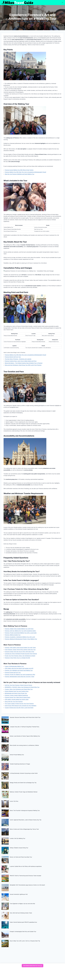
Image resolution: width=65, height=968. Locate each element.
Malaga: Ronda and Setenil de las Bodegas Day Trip (23, 782)
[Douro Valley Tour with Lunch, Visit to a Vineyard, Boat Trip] (5, 943)
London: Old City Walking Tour (17, 838)
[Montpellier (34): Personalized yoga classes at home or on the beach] (5, 887)
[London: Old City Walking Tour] (5, 841)
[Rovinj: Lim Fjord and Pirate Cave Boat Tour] (5, 859)
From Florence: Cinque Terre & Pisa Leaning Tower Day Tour (20, 649)
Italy (28, 21)
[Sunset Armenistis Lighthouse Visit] (5, 897)
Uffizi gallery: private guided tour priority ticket (16, 699)
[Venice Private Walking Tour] (5, 757)
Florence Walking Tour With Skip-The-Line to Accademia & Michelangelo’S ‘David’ (25, 172)
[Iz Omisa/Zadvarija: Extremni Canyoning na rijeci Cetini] (5, 776)
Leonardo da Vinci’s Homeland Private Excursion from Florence (21, 653)
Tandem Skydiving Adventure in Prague (20, 764)
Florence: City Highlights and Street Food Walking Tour (19, 670)
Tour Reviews (33, 21)
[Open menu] (62, 2)
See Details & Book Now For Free (31, 965)
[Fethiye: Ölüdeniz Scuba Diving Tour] (5, 850)
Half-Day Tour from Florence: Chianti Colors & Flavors (18, 685)
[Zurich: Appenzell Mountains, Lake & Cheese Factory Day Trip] (5, 822)
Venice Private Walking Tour (17, 754)
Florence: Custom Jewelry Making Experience (16, 695)
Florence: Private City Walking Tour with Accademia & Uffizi (20, 674)
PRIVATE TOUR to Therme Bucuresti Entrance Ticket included (25, 875)
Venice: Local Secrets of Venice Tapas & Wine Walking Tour (25, 736)
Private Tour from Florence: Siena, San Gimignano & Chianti (20, 655)
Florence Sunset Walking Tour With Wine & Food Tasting (19, 170)
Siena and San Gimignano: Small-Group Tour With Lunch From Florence (23, 365)
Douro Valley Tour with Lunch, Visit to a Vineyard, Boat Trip (25, 941)
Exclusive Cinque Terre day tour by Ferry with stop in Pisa (19, 651)
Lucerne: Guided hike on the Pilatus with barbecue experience (26, 866)
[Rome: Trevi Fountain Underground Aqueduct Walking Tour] (5, 813)
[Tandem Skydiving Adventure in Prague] (5, 766)
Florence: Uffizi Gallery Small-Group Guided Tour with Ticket (20, 647)
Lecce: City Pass (14, 801)
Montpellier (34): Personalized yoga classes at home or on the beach (27, 885)
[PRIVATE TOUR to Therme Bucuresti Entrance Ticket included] (5, 878)
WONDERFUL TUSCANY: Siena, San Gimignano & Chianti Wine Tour (22, 687)
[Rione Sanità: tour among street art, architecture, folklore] (5, 748)
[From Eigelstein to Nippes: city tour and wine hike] (5, 906)
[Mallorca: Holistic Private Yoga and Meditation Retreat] (5, 794)
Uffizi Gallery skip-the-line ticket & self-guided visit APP (19, 668)
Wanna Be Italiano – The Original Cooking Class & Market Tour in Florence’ (23, 363)
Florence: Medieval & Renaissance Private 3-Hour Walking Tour (21, 639)
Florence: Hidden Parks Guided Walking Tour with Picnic (19, 628)
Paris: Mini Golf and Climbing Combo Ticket (21, 913)
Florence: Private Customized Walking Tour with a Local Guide (20, 632)
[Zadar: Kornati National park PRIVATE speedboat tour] (5, 924)
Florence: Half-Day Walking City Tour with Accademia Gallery (20, 630)
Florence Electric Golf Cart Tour (13, 357)
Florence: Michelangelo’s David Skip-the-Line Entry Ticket (19, 676)
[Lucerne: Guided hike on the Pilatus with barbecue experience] (5, 869)
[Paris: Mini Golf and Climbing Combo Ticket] (5, 915)
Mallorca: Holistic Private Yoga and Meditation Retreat (23, 792)
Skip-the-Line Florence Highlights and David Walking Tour (19, 174)
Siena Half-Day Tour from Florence (14, 701)
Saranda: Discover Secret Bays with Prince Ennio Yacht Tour (25, 717)
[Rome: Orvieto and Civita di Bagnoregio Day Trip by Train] (5, 831)
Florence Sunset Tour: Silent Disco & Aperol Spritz (17, 697)
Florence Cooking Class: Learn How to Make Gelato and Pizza (20, 361)
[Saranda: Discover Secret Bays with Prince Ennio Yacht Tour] (5, 720)
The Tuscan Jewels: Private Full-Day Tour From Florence (19, 703)
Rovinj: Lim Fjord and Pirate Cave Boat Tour (21, 857)
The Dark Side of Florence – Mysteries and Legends (18, 359)
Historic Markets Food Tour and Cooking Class (16, 691)
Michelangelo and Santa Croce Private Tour (16, 693)
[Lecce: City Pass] (5, 803)
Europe (18, 21)
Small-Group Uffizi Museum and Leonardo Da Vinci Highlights (20, 705)
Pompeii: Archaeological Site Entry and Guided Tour (23, 931)
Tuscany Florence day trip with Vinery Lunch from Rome (19, 707)
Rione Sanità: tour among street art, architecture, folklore (24, 745)
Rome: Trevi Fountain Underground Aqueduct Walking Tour (25, 810)
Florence (23, 21)
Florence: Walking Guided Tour (12, 634)
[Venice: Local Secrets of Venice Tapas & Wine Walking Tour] (5, 738)
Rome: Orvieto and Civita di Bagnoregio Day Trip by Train (24, 829)
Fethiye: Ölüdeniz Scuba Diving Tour (19, 847)
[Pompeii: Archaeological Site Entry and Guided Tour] (5, 934)
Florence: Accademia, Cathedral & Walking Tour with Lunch (20, 637)
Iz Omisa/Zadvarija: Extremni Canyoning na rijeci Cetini (24, 773)
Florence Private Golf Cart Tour (13, 672)
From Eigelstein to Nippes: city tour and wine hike (22, 903)
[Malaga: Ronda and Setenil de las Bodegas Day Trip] (5, 785)
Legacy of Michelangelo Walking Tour (14, 666)
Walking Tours (44, 21)
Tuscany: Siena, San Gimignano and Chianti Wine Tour (19, 689)
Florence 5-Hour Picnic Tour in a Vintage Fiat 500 (17, 657)
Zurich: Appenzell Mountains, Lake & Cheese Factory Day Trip (25, 819)
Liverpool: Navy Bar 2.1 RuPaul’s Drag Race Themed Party (24, 726)
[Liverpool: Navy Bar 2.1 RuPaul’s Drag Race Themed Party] (5, 729)
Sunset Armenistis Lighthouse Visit (19, 894)
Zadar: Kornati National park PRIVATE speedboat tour (23, 922)
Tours (38, 21)
